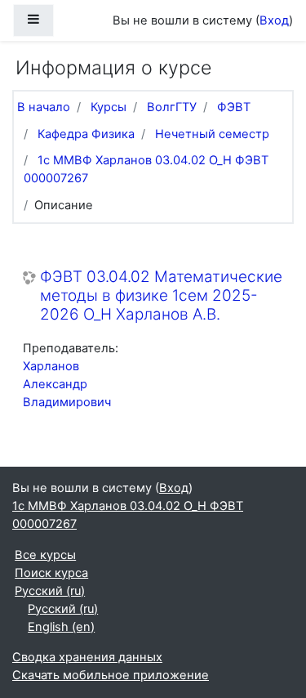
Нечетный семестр (212, 134)
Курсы (108, 107)
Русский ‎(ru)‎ (50, 591)
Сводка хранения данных (87, 657)
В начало (43, 107)
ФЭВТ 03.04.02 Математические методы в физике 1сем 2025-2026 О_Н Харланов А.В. (161, 295)
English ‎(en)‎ (61, 627)
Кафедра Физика (86, 134)
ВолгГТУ (172, 107)
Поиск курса (51, 573)
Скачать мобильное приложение (110, 675)
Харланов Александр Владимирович (67, 384)
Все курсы (45, 555)
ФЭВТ (234, 107)
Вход (274, 20)
